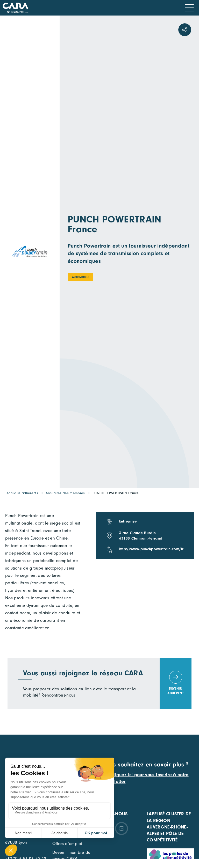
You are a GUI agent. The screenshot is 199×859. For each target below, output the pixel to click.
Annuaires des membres (65, 493)
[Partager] (184, 29)
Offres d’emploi (67, 843)
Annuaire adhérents (22, 493)
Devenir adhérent (175, 690)
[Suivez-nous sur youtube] (121, 828)
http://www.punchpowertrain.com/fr (151, 549)
